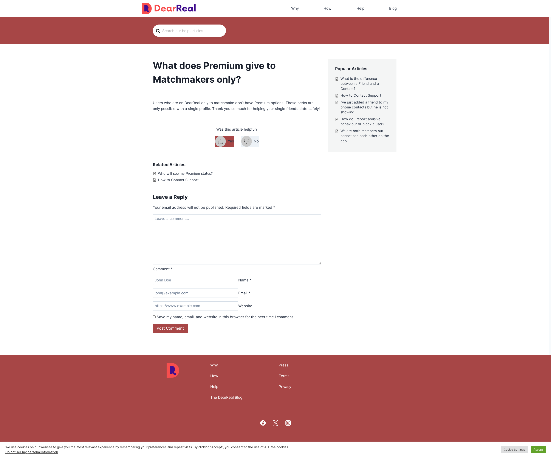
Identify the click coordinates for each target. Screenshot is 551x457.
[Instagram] (288, 422)
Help (360, 8)
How (327, 8)
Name (245, 280)
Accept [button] (538, 449)
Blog (393, 8)
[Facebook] (262, 422)
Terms (284, 376)
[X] (275, 422)
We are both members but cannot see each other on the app (365, 136)
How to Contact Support (178, 180)
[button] (224, 141)
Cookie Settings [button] (514, 449)
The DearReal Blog (226, 397)
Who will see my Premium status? (185, 173)
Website (245, 306)
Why (295, 8)
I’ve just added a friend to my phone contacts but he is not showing (364, 107)
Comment (163, 269)
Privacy (285, 386)
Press (283, 365)
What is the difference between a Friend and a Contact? (360, 83)
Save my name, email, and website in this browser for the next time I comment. (225, 317)
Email (244, 293)
